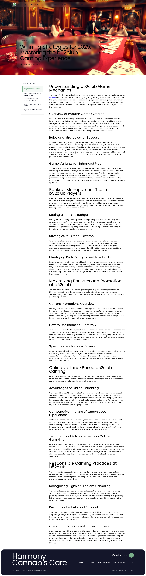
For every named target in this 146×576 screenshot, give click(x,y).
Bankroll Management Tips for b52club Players (32, 94)
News (92, 562)
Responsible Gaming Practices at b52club (33, 110)
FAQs (99, 562)
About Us (114, 570)
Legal (131, 570)
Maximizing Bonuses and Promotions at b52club (31, 99)
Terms (126, 570)
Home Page (83, 562)
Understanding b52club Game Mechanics (32, 88)
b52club (52, 97)
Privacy (121, 570)
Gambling (24, 40)
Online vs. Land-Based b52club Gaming (32, 104)
